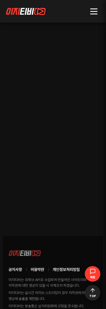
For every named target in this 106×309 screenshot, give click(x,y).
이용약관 (37, 269)
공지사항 (15, 269)
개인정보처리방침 (66, 269)
